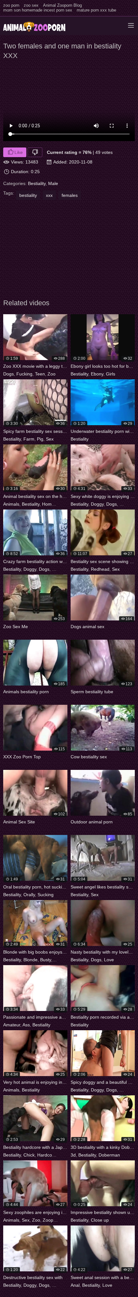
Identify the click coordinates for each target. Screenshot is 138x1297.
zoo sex (31, 5)
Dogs (8, 373)
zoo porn (11, 5)
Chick (29, 1155)
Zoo (51, 373)
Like (18, 152)
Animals (11, 504)
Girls (110, 373)
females (70, 195)
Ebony (97, 373)
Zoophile (51, 1220)
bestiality (28, 195)
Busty (45, 959)
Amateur (11, 1024)
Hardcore (46, 1155)
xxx (49, 195)
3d (73, 1155)
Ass (26, 1024)
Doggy (97, 504)
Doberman (109, 1155)
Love (109, 959)
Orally (29, 894)
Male (53, 183)
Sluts (124, 1089)
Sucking (46, 894)
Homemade (54, 504)
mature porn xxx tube (96, 10)
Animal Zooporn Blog (62, 5)
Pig (40, 439)
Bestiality (37, 183)
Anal (75, 1285)
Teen (40, 373)
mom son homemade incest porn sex (37, 10)
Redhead (100, 569)
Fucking (24, 373)
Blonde (30, 959)
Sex (50, 439)
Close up (100, 1220)
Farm (28, 439)
